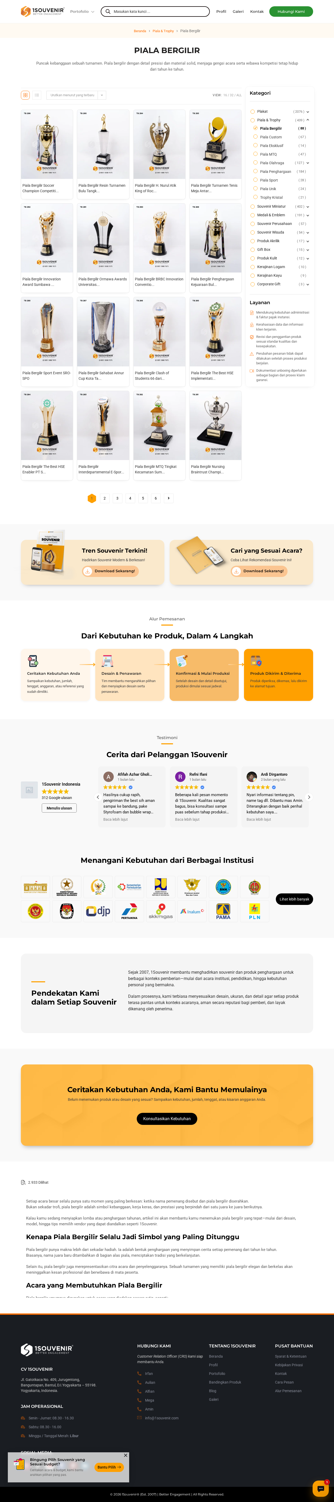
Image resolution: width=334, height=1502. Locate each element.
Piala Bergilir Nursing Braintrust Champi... (208, 469)
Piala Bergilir (282, 128)
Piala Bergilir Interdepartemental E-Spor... (101, 469)
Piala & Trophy (163, 31)
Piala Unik (282, 189)
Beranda (140, 31)
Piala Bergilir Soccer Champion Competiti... (40, 188)
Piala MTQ (282, 154)
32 (232, 95)
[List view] (36, 95)
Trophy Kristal (282, 197)
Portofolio (79, 11)
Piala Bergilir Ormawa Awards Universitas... (103, 282)
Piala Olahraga (281, 163)
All (239, 95)
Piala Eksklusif (282, 146)
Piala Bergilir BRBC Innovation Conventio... (159, 282)
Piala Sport (282, 180)
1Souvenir (129, 1494)
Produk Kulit (280, 258)
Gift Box (280, 249)
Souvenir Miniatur (280, 206)
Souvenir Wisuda (280, 232)
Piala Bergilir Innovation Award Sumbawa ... (41, 282)
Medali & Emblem (280, 215)
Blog (212, 1391)
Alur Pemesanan (288, 1391)
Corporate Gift (280, 284)
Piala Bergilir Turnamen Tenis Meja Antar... (214, 188)
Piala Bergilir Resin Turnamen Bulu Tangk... (102, 188)
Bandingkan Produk (225, 1382)
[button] (291, 11)
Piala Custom (282, 137)
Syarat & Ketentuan (291, 1356)
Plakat (280, 111)
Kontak (281, 1373)
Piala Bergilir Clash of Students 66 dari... (152, 376)
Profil (213, 1365)
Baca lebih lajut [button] (115, 819)
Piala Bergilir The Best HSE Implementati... (212, 376)
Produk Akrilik (280, 241)
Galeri (213, 1399)
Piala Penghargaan (282, 171)
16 (225, 95)
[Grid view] (25, 95)
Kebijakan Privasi (289, 1365)
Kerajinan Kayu (281, 275)
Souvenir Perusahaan (281, 224)
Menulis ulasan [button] (59, 808)
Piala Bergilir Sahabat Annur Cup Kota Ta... (101, 376)
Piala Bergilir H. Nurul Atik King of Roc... (155, 188)
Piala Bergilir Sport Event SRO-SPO (46, 376)
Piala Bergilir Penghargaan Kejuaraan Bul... (212, 282)
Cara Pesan (284, 1382)
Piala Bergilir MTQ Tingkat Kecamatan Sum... (156, 469)
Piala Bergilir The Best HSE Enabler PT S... (43, 469)
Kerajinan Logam (281, 267)
